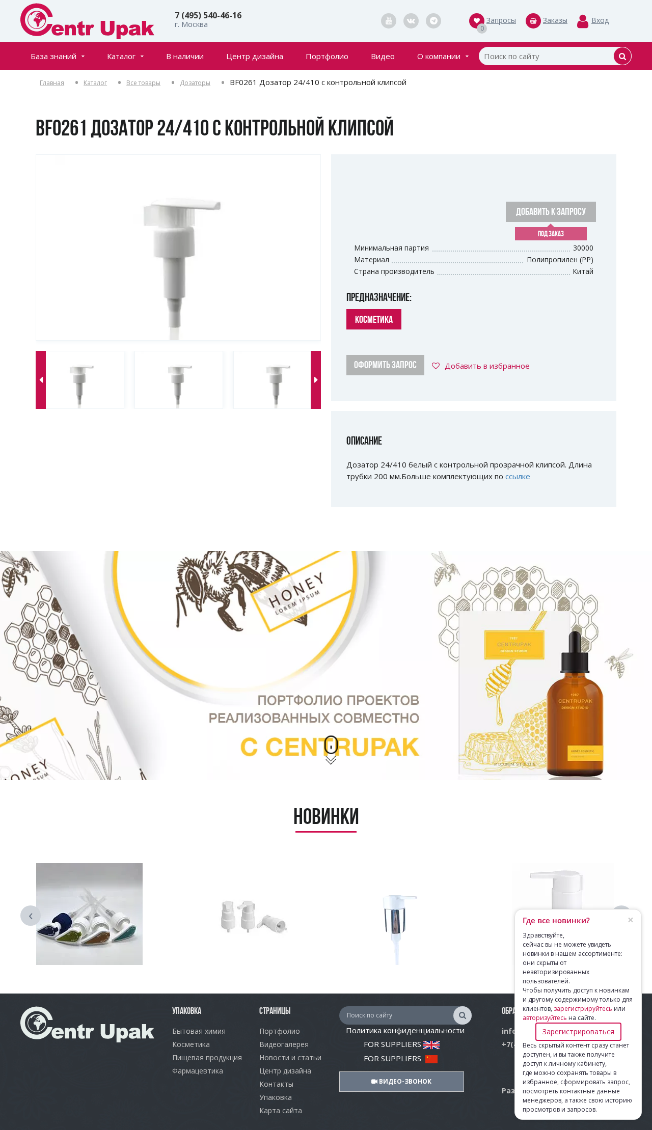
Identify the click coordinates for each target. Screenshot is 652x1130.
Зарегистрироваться (578, 1031)
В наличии (185, 56)
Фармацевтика (197, 1071)
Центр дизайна (254, 56)
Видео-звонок (404, 1081)
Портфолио (327, 56)
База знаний (53, 56)
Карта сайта (280, 1110)
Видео (383, 56)
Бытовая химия (199, 1031)
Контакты (276, 1084)
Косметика (191, 1044)
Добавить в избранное (487, 366)
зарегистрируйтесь (583, 1008)
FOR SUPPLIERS (393, 1044)
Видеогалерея (284, 1044)
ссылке (517, 476)
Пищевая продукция (207, 1057)
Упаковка (275, 1097)
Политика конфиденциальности (405, 1030)
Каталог (121, 56)
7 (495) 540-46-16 (208, 15)
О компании (438, 56)
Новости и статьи (290, 1057)
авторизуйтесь (545, 1017)
